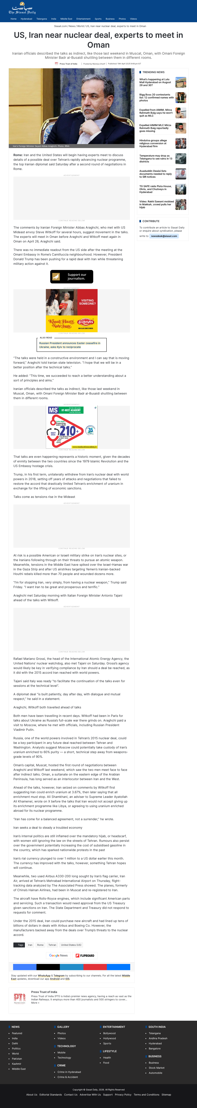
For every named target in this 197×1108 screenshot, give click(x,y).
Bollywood (109, 1033)
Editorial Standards (51, 1094)
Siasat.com (60, 26)
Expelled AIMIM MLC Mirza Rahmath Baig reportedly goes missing (155, 128)
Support (108, 1094)
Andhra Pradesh (158, 1038)
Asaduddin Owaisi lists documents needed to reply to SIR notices (155, 173)
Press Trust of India (68, 63)
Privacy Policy (123, 1094)
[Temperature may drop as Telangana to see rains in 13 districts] (180, 158)
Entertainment (83, 18)
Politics (16, 1048)
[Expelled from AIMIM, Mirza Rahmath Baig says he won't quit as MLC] (180, 112)
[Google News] (58, 955)
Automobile (155, 1072)
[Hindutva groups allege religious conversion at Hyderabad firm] (180, 143)
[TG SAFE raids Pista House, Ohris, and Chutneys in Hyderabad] (180, 189)
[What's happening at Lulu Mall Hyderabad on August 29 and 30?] (180, 82)
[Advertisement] (72, 197)
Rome (40, 944)
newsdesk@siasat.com (164, 236)
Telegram (59, 975)
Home (13, 18)
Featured (17, 1033)
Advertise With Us (90, 1094)
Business (110, 18)
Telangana (41, 18)
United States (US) (71, 944)
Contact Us (70, 1094)
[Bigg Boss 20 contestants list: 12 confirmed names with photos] (180, 97)
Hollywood (109, 1038)
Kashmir (16, 1063)
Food (106, 1062)
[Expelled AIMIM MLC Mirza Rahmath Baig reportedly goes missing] (180, 128)
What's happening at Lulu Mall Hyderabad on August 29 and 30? (155, 82)
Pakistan (17, 1058)
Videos (133, 18)
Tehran (52, 944)
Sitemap (166, 1094)
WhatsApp (44, 975)
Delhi (15, 1043)
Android (55, 978)
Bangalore (155, 1048)
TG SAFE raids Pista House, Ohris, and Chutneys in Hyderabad (155, 189)
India (53, 18)
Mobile (61, 1052)
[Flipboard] (84, 955)
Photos (122, 18)
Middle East (66, 18)
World (80, 26)
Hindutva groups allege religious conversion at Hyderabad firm (153, 143)
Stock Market (157, 1067)
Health (107, 1057)
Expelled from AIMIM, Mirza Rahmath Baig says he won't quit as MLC (156, 112)
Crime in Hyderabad (69, 1071)
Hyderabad (26, 18)
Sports (98, 18)
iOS (67, 978)
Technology (64, 1057)
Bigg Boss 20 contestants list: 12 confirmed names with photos (156, 97)
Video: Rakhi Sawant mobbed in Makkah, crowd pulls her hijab (156, 204)
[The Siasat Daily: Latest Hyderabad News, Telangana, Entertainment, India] (22, 8)
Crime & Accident (68, 1077)
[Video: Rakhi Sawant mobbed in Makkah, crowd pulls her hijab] (180, 204)
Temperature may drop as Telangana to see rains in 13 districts (155, 158)
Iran (30, 944)
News (72, 26)
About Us (31, 1094)
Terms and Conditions (146, 1094)
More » (35, 1002)
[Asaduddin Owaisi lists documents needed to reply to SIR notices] (180, 174)
